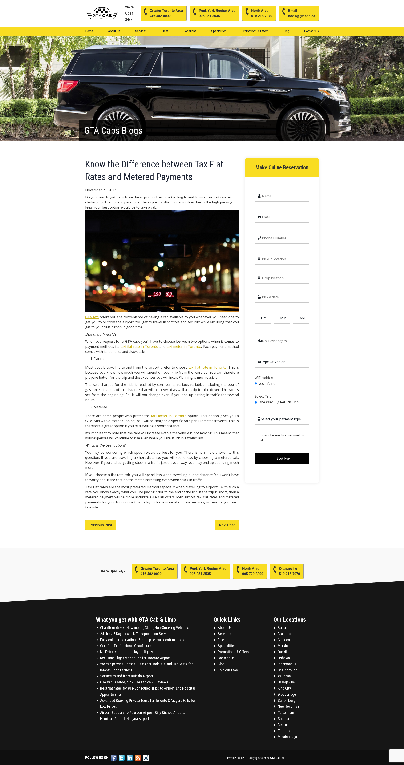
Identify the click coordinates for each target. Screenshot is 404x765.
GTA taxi (92, 317)
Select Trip (263, 396)
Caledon (284, 640)
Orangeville (289, 571)
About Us (114, 31)
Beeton (283, 724)
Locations (189, 31)
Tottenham (286, 712)
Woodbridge (287, 694)
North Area (261, 13)
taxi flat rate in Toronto (139, 346)
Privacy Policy (235, 758)
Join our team (228, 670)
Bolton (283, 627)
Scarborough (287, 670)
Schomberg (286, 700)
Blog (286, 31)
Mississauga (287, 736)
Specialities (218, 31)
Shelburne (285, 718)
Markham (284, 645)
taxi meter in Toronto (183, 346)
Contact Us (311, 31)
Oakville (284, 652)
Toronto (284, 731)
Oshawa (284, 658)
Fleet (165, 31)
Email (301, 13)
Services (141, 31)
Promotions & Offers (254, 31)
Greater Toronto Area (166, 13)
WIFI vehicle (264, 378)
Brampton (285, 633)
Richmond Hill (288, 664)
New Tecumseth (290, 706)
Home (89, 31)
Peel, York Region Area (217, 13)
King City (284, 688)
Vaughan (284, 676)
